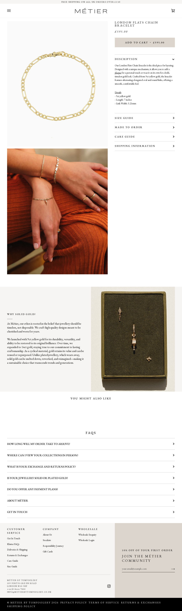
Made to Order (129, 127)
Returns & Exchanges (17, 555)
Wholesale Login (86, 540)
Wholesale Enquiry (87, 534)
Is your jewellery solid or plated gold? (37, 478)
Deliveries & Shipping (17, 549)
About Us (47, 534)
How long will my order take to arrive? (38, 444)
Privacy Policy (73, 602)
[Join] (170, 569)
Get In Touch (13, 538)
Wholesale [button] (88, 529)
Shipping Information (135, 145)
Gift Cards (48, 551)
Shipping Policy (21, 606)
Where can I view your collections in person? (42, 455)
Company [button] (51, 529)
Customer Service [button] (16, 530)
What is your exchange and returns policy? (41, 467)
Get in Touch (17, 512)
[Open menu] (12, 11)
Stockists (47, 540)
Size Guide (124, 118)
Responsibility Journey (53, 545)
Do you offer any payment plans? (32, 489)
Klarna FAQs (13, 544)
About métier (17, 500)
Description (126, 59)
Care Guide (125, 136)
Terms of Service (104, 602)
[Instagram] (109, 586)
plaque (118, 72)
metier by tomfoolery (30, 602)
